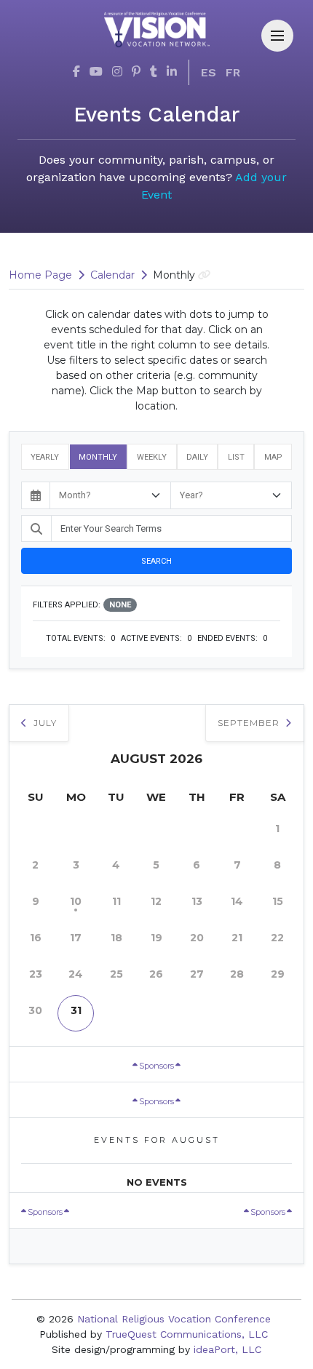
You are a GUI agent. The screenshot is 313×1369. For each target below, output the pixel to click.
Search (156, 561)
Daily (197, 457)
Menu (277, 36)
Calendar (112, 275)
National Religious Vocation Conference (174, 1319)
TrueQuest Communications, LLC (187, 1334)
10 (76, 901)
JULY (44, 722)
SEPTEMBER (250, 722)
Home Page (40, 275)
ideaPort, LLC (227, 1349)
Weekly (152, 457)
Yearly (45, 457)
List (236, 457)
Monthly (98, 457)
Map (273, 457)
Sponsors (156, 1065)
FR (233, 72)
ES (208, 72)
